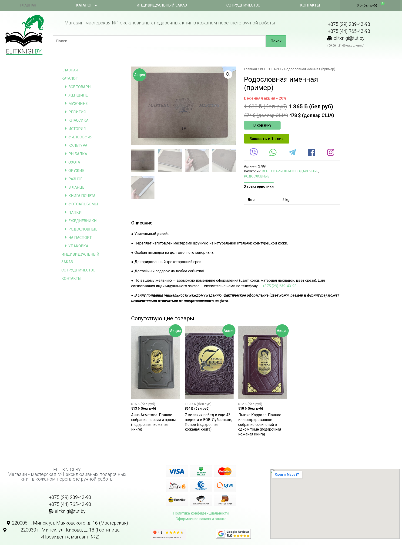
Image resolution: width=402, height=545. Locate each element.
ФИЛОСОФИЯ (80, 137)
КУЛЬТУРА (77, 145)
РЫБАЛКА (77, 154)
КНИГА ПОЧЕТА (81, 196)
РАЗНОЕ (75, 179)
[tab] (259, 186)
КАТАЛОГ (84, 5)
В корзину (262, 125)
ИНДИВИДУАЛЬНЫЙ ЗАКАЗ (162, 5)
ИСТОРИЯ (77, 129)
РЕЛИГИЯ (77, 112)
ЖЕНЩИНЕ (78, 95)
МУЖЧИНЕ (77, 103)
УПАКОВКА (78, 246)
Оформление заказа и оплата (201, 519)
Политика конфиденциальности (201, 513)
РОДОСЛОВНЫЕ (82, 229)
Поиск (276, 41)
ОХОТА (74, 162)
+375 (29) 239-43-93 (279, 286)
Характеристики (259, 186)
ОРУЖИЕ (76, 170)
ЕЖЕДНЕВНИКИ (82, 221)
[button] (266, 139)
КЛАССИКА (78, 120)
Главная (250, 69)
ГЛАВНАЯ (28, 5)
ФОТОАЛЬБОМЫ (83, 204)
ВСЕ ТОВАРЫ (79, 87)
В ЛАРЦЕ (76, 187)
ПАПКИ (75, 212)
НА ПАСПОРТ (80, 237)
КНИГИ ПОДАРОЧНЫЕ (301, 171)
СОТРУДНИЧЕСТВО (243, 5)
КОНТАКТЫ (310, 5)
